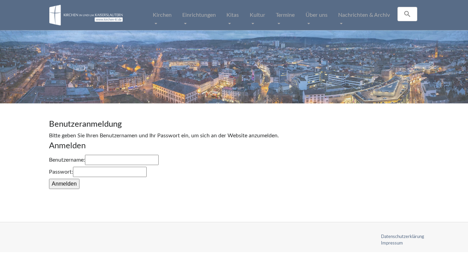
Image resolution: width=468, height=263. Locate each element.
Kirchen (162, 15)
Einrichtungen (199, 15)
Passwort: (61, 172)
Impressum (392, 243)
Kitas (232, 15)
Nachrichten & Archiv (364, 15)
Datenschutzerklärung (402, 237)
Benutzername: (67, 160)
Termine (285, 15)
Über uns (317, 15)
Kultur (257, 15)
